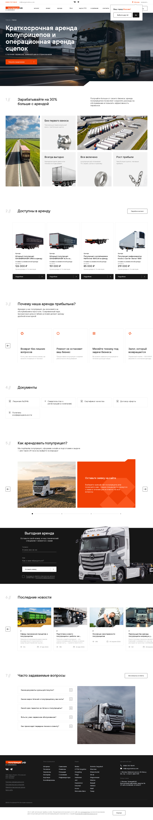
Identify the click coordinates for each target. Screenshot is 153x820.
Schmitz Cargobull (96, 766)
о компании (94, 8)
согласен (30, 576)
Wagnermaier (95, 777)
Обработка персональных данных (15, 787)
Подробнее (19, 276)
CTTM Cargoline (80, 769)
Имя (23, 558)
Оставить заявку (31, 569)
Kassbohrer (79, 783)
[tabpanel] (76, 485)
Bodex (77, 766)
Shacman (93, 769)
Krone (77, 788)
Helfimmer (78, 777)
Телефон (25, 547)
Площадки (62, 772)
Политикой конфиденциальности (45, 577)
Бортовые (46, 777)
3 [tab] (91, 513)
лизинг (48, 8)
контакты (106, 8)
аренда (59, 8)
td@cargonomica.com (26, 2)
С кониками (63, 775)
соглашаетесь (85, 812)
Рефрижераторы (64, 777)
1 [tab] (32, 513)
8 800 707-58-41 (11, 2)
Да (136, 15)
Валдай (92, 783)
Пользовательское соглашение (15, 784)
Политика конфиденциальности (15, 782)
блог (71, 8)
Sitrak (92, 775)
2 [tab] (61, 513)
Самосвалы (63, 766)
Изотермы (46, 775)
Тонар (92, 791)
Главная (8, 20)
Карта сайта (9, 790)
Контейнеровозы (49, 780)
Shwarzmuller (95, 772)
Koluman (78, 786)
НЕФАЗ (92, 786)
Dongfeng (78, 772)
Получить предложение (16, 62)
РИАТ (92, 788)
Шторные (46, 766)
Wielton (93, 780)
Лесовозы (46, 769)
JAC (76, 780)
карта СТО (82, 8)
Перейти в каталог (137, 211)
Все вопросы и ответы (136, 676)
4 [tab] (120, 513)
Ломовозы (62, 769)
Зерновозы (47, 772)
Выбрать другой (122, 15)
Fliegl (77, 775)
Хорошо (119, 813)
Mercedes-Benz (80, 791)
